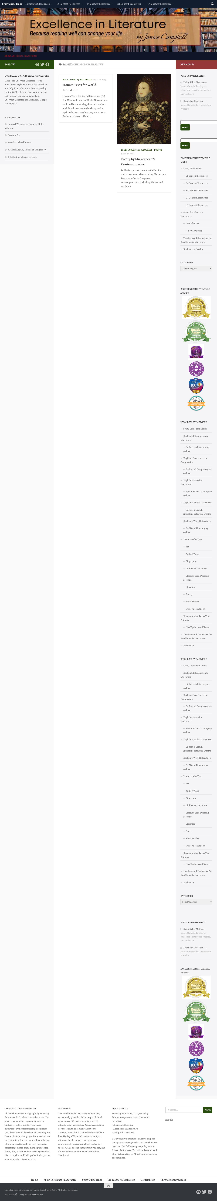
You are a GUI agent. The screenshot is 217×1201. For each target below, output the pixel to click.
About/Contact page (144, 1153)
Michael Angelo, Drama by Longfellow (27, 149)
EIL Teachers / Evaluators (121, 1180)
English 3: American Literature (191, 482)
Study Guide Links (12, 4)
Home (34, 1180)
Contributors (192, 223)
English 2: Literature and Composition (194, 460)
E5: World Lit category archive (195, 530)
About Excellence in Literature (21, 56)
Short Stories (192, 601)
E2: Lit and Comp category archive (197, 471)
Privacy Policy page (121, 1150)
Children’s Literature (196, 568)
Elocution (190, 587)
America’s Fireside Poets (20, 142)
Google (169, 1119)
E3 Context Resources (98, 4)
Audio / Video (192, 554)
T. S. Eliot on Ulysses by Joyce (22, 157)
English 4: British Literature (197, 502)
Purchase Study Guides (173, 1180)
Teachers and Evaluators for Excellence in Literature (196, 240)
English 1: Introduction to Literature (194, 438)
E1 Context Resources (38, 4)
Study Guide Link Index (195, 428)
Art (187, 546)
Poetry (158, 149)
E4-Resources (144, 149)
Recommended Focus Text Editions (195, 618)
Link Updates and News (197, 627)
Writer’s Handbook (195, 608)
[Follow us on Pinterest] (37, 64)
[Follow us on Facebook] (47, 64)
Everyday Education (193, 101)
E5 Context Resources (159, 4)
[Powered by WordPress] (16, 1194)
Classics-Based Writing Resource (196, 577)
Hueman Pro (37, 1194)
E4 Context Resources (129, 4)
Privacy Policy (195, 230)
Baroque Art (14, 135)
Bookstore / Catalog (193, 249)
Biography (191, 561)
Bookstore (69, 79)
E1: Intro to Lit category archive (196, 449)
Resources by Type (192, 539)
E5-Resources (84, 79)
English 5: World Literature (197, 521)
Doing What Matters (193, 82)
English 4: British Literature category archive (197, 511)
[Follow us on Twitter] (42, 64)
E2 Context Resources (68, 4)
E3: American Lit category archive (197, 493)
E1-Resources (128, 149)
